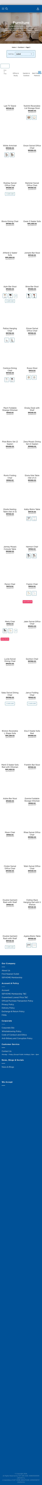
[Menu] (3, 9)
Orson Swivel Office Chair (32, 146)
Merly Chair (10, 621)
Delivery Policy (8, 1008)
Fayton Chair (32, 584)
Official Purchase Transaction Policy (17, 1001)
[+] (23, 34)
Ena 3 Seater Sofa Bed (32, 732)
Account (5, 990)
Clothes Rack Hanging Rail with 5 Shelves (32, 902)
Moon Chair (10, 832)
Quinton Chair (32, 659)
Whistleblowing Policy (11, 1031)
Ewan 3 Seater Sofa (32, 221)
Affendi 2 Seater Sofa (10, 254)
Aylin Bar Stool (9, 286)
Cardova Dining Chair (10, 369)
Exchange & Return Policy (13, 1011)
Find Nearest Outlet (10, 974)
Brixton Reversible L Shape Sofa (10, 732)
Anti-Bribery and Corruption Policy (17, 1038)
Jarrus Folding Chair (32, 694)
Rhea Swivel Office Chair (32, 833)
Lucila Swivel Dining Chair (10, 660)
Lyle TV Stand (10, 106)
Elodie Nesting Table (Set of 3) (10, 510)
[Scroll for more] (21, 41)
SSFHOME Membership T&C (14, 994)
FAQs (4, 1015)
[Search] (7, 9)
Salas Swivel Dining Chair (9, 694)
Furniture (21, 47)
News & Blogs (8, 1067)
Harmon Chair (32, 547)
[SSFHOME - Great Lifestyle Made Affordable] (21, 8)
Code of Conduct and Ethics (14, 1035)
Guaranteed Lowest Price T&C (15, 997)
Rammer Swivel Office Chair (32, 184)
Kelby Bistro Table (32, 509)
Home (14, 47)
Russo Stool (32, 368)
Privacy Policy (8, 1004)
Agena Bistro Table (32, 936)
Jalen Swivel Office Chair (32, 622)
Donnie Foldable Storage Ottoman (32, 799)
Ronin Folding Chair (10, 476)
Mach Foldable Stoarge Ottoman (10, 409)
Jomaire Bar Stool (32, 253)
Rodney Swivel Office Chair (9, 184)
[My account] (37, 9)
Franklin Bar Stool (32, 765)
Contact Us (6, 1051)
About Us (6, 970)
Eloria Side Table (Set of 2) (32, 476)
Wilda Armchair (10, 145)
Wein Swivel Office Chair (32, 867)
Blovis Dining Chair (10, 221)
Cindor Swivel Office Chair (10, 867)
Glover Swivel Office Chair (32, 329)
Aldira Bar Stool (10, 798)
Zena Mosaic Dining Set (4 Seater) (32, 443)
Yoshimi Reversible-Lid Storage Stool (32, 107)
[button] (39, 72)
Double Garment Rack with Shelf (10, 901)
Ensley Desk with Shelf (32, 409)
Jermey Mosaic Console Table (9, 548)
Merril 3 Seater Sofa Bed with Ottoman (9, 766)
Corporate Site (8, 1028)
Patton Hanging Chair (10, 329)
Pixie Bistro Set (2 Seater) (10, 443)
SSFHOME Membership (12, 977)
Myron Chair (10, 584)
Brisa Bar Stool (32, 286)
